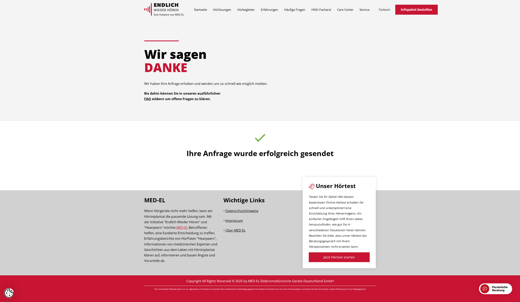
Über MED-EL (235, 230)
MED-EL (182, 227)
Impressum (234, 220)
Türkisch (384, 10)
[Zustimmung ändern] (9, 293)
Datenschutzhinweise (241, 211)
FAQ (147, 99)
